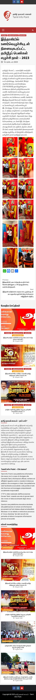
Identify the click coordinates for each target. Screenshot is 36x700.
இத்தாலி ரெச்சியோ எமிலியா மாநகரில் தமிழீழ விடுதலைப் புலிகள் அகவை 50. (18, 374)
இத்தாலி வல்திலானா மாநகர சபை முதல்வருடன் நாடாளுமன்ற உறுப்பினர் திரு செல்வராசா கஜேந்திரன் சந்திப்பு (18, 292)
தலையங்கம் (23, 35)
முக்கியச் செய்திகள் (18, 335)
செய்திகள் (4, 35)
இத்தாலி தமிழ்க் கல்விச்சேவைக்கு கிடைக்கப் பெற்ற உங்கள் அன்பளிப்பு (18, 338)
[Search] (33, 30)
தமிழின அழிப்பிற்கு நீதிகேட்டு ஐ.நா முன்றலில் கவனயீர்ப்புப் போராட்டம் (18, 410)
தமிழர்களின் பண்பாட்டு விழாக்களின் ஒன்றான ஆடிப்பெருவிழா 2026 (18, 646)
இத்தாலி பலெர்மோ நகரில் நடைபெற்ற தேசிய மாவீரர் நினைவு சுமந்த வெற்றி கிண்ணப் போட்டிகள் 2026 (18, 678)
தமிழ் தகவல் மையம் (13, 35)
